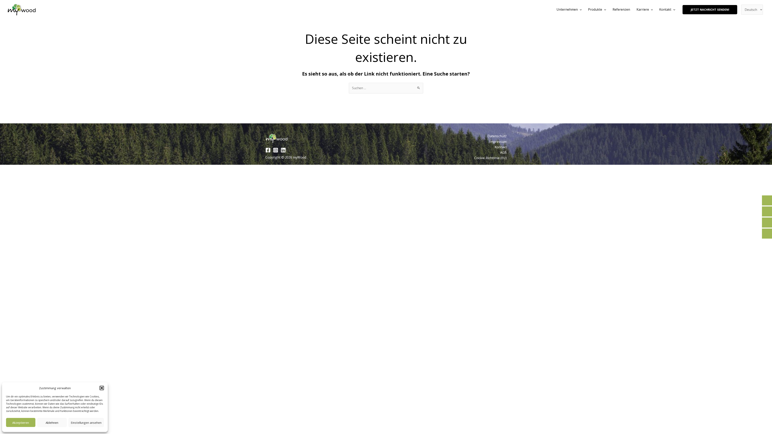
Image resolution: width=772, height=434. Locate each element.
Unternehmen (567, 9)
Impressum (498, 141)
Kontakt (665, 9)
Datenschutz (497, 136)
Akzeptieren (20, 423)
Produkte (595, 9)
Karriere (642, 9)
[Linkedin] (283, 150)
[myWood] (22, 9)
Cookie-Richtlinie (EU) (490, 158)
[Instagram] (275, 150)
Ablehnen (52, 423)
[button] (102, 388)
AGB (503, 152)
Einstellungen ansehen (86, 423)
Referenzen (621, 9)
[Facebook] (268, 150)
